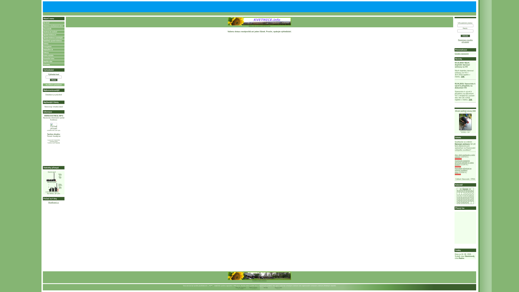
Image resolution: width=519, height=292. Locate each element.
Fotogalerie (47, 46)
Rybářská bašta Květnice (259, 280)
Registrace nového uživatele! (465, 41)
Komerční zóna (48, 58)
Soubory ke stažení (50, 32)
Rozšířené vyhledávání (54, 85)
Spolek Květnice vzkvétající (53, 38)
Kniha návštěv (48, 55)
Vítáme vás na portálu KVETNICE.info (259, 26)
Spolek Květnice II (49, 35)
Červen (465, 189)
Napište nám (47, 61)
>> (470, 189)
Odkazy (46, 52)
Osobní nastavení (462, 54)
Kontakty (46, 64)
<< (461, 189)
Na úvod (46, 23)
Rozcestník (47, 29)
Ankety (45, 43)
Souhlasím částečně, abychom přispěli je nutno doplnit (464, 163)
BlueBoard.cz (53, 203)
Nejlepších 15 (48, 49)
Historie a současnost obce (53, 26)
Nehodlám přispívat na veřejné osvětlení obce (463, 170)
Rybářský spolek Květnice (52, 41)
